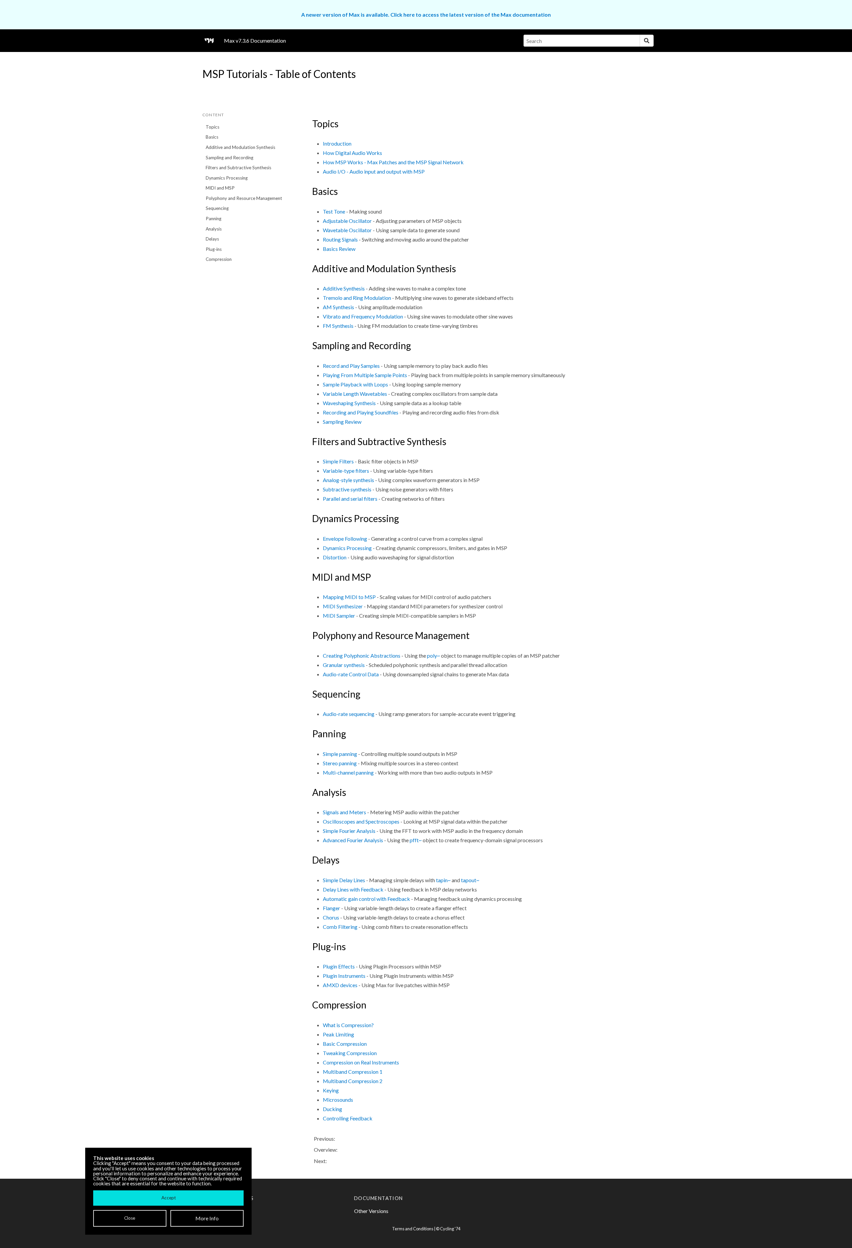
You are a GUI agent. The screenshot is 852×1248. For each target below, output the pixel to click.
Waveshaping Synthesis (349, 403)
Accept (168, 1197)
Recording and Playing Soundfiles (360, 412)
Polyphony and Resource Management (244, 198)
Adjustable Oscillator (347, 221)
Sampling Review (342, 421)
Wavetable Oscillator (347, 230)
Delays (212, 239)
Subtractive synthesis (347, 489)
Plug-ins (214, 249)
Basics (212, 137)
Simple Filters (338, 461)
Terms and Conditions (412, 1228)
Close (129, 1218)
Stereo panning (340, 763)
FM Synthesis (338, 325)
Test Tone (334, 211)
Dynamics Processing (227, 178)
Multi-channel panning (348, 772)
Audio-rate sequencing (348, 714)
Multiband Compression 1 (352, 1071)
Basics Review (339, 249)
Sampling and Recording (229, 157)
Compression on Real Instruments (361, 1062)
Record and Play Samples (351, 365)
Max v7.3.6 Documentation (255, 40)
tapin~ (443, 880)
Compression (219, 259)
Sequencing (217, 208)
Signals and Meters (344, 812)
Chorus (331, 917)
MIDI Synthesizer (343, 606)
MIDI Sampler (339, 615)
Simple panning (340, 754)
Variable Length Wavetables (355, 393)
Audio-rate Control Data (351, 674)
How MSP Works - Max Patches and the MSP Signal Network (393, 162)
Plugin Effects (339, 966)
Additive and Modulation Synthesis (240, 147)
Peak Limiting (338, 1034)
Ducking (332, 1109)
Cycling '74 (450, 1228)
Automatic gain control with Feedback (366, 899)
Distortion (334, 557)
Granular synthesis (344, 665)
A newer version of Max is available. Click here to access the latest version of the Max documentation (426, 14)
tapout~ (470, 880)
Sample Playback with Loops (355, 384)
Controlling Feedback (347, 1118)
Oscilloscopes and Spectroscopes (361, 821)
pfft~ (416, 840)
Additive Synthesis (344, 288)
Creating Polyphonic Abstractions (361, 655)
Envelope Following (345, 538)
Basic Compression (345, 1043)
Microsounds (338, 1099)
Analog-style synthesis (348, 480)
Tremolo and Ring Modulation (357, 298)
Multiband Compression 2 (352, 1081)
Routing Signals (340, 239)
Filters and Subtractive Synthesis (238, 167)
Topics (212, 127)
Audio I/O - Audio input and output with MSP (374, 171)
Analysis (214, 229)
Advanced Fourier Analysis (353, 840)
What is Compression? (348, 1025)
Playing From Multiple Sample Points (365, 375)
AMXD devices (340, 985)
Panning (213, 218)
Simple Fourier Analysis (349, 831)
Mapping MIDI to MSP (349, 597)
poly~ (433, 655)
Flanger (331, 908)
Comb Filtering (340, 927)
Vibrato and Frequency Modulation (363, 316)
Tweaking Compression (350, 1053)
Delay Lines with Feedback (353, 889)
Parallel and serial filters (350, 498)
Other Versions (371, 1211)
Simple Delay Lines (344, 880)
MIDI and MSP (220, 188)
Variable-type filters (346, 470)
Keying (331, 1090)
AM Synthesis (338, 307)
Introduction (337, 143)
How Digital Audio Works (352, 153)
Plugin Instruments (344, 975)
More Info (207, 1218)
